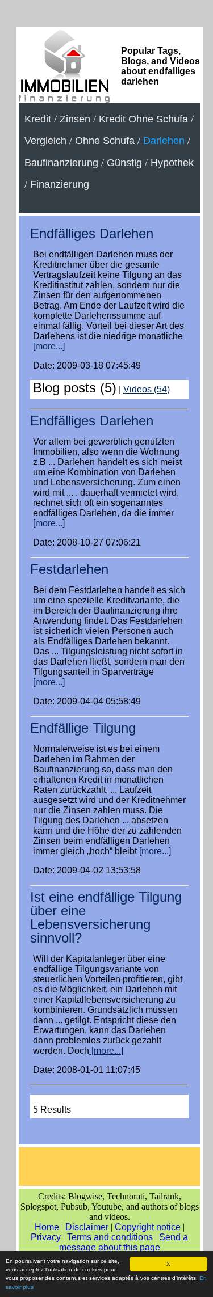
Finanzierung (59, 184)
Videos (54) (146, 389)
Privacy (46, 1237)
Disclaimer (86, 1227)
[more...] (49, 346)
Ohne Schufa (105, 140)
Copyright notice (148, 1227)
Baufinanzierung (61, 162)
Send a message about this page (124, 1242)
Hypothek (172, 162)
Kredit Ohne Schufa (143, 119)
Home (47, 1227)
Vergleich (45, 140)
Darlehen (164, 140)
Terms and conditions (110, 1237)
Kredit (37, 119)
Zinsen (75, 119)
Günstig (124, 162)
